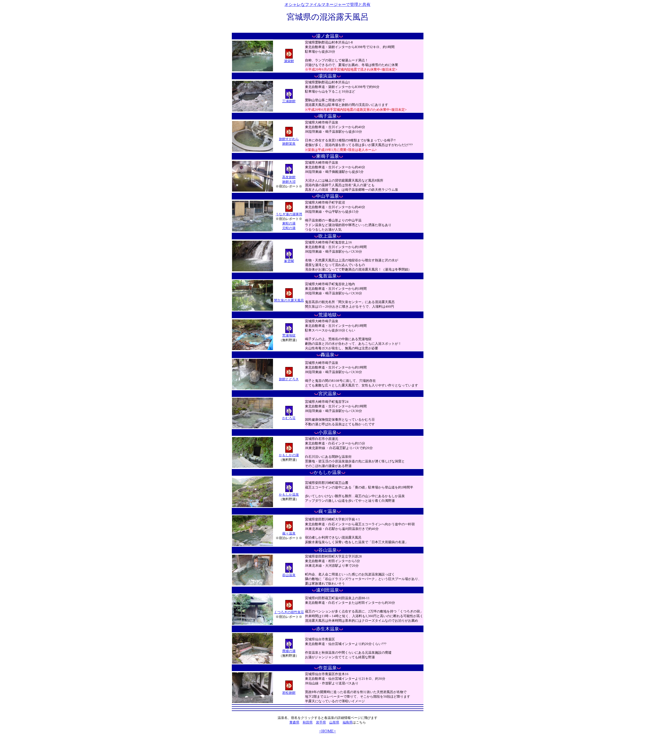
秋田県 (308, 722)
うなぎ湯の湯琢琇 (289, 214)
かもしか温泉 (289, 494)
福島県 (348, 722)
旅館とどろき (289, 379)
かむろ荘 (289, 418)
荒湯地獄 (289, 335)
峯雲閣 (289, 261)
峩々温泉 (289, 533)
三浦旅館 (289, 101)
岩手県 (321, 722)
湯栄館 (289, 61)
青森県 (294, 722)
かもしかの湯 (289, 455)
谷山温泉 (289, 575)
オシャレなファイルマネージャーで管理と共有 (327, 4)
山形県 (334, 722)
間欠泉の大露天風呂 (289, 300)
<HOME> (327, 731)
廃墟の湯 (289, 651)
